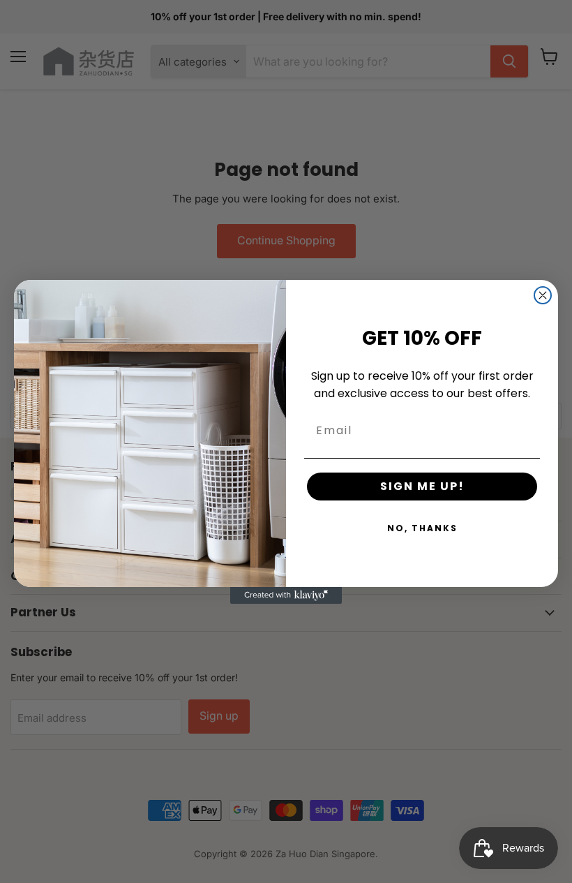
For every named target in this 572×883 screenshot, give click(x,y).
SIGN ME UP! (422, 486)
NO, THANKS (422, 528)
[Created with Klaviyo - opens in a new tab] (286, 595)
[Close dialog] (542, 295)
